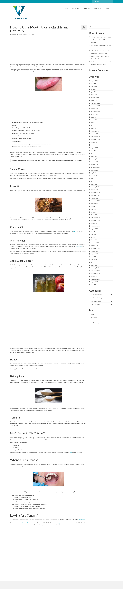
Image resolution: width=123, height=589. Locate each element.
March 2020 (94, 265)
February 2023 (95, 187)
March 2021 (94, 240)
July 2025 (93, 117)
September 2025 (95, 111)
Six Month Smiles (96, 301)
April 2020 (93, 262)
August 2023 (94, 170)
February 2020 (95, 268)
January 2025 (94, 134)
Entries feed (94, 317)
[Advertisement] (48, 49)
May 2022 (93, 212)
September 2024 (95, 145)
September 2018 (95, 279)
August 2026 (94, 80)
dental (51, 492)
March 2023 (94, 184)
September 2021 (95, 226)
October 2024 (94, 142)
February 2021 (95, 242)
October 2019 (94, 276)
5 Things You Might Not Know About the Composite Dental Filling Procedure (101, 39)
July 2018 (93, 284)
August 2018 (94, 282)
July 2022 (93, 206)
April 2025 (93, 125)
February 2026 (95, 97)
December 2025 (95, 103)
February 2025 (95, 131)
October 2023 (94, 164)
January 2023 (94, 189)
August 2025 (94, 114)
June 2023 (94, 175)
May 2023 (93, 178)
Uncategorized (95, 304)
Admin (13, 34)
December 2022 (95, 192)
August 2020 (94, 254)
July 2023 (93, 173)
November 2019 (95, 273)
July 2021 (93, 231)
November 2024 (95, 139)
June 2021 (94, 234)
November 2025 (95, 106)
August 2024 (94, 148)
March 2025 (94, 128)
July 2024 (93, 150)
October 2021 (94, 223)
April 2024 (93, 153)
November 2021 (95, 220)
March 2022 (94, 215)
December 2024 (95, 136)
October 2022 (94, 198)
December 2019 (95, 270)
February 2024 (95, 159)
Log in (92, 314)
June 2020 (94, 259)
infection (79, 246)
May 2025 (93, 122)
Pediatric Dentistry (96, 298)
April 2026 (93, 92)
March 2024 (94, 156)
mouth (75, 231)
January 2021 (94, 245)
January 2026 (94, 100)
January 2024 (94, 161)
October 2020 (94, 251)
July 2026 (93, 83)
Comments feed (95, 320)
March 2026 (94, 94)
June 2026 (94, 86)
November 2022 (95, 195)
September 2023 (95, 167)
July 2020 (93, 256)
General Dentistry (26, 34)
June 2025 (94, 120)
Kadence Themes (32, 585)
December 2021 (95, 217)
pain (71, 452)
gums (49, 66)
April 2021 (93, 237)
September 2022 (95, 201)
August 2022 (94, 203)
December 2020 (95, 248)
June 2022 (94, 209)
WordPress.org (95, 323)
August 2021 (94, 229)
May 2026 (93, 89)
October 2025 (94, 108)
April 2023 (93, 181)
